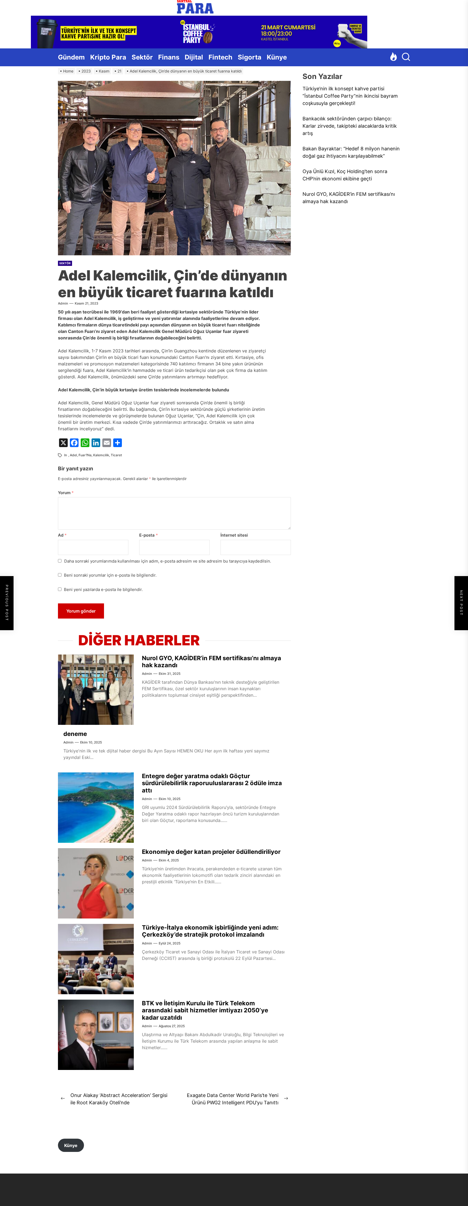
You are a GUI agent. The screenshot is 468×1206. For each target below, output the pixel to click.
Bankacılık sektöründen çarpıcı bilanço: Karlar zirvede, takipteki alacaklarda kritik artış (350, 126)
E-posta (148, 535)
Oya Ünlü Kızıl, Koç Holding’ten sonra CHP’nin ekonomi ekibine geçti (345, 175)
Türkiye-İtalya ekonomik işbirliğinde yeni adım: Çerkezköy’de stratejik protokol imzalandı (210, 931)
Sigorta (249, 57)
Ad (62, 535)
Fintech (220, 57)
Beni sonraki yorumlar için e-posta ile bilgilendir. (110, 575)
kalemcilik (101, 455)
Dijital (194, 57)
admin (63, 303)
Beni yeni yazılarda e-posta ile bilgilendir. (103, 589)
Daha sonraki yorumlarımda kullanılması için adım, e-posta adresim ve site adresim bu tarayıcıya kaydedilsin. (167, 561)
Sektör (142, 57)
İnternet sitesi (234, 535)
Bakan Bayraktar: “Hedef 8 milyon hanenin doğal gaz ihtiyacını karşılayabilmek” (351, 152)
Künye (277, 57)
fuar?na (85, 455)
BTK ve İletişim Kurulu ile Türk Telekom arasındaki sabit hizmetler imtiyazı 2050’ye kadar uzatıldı (205, 1010)
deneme (75, 733)
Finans (168, 57)
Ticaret (116, 455)
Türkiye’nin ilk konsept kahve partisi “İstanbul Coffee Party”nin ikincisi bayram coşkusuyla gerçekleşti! (350, 96)
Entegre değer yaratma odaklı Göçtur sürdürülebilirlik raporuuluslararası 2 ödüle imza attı (212, 783)
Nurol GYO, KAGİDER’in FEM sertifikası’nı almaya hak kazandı (349, 197)
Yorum (66, 492)
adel (73, 455)
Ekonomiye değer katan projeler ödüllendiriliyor (211, 851)
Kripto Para (108, 57)
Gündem (71, 57)
